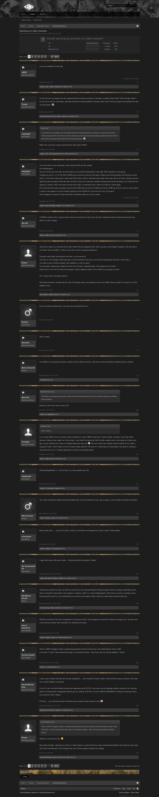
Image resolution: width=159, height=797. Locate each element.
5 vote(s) (107, 49)
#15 (137, 574)
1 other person (68, 153)
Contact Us (117, 788)
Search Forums (26, 20)
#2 (138, 112)
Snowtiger (25, 442)
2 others (68, 578)
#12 (137, 484)
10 (52, 56)
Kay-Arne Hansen (57, 757)
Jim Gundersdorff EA (55, 153)
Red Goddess (44, 294)
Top (134, 788)
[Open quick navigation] (138, 26)
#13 (137, 513)
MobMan (48, 757)
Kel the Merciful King (28, 686)
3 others (64, 86)
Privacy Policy (135, 792)
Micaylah (42, 710)
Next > (57, 56)
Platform (23, 788)
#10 (137, 410)
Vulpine (51, 86)
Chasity (24, 104)
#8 (138, 350)
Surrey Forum (135, 796)
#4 (138, 201)
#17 (137, 633)
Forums (32, 14)
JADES (50, 33)
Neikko (59, 116)
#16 (137, 603)
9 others (58, 235)
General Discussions (34, 33)
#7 (138, 320)
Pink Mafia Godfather (55, 205)
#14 (137, 544)
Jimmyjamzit (43, 380)
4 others (68, 757)
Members (43, 14)
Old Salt (25, 223)
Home (23, 14)
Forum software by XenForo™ (37, 792)
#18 (137, 662)
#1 (138, 82)
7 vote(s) (107, 46)
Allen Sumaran (27, 516)
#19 (137, 705)
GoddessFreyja (44, 608)
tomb (46, 153)
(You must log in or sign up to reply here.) (127, 766)
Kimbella (56, 86)
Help (123, 788)
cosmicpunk (26, 536)
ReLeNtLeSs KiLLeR (26, 597)
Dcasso (24, 263)
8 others (71, 116)
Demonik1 (25, 343)
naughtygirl (26, 134)
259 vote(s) (106, 43)
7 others (62, 294)
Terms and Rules (124, 792)
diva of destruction (26, 626)
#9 (138, 375)
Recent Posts (37, 20)
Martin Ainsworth (28, 368)
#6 (138, 290)
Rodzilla (25, 322)
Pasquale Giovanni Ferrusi (48, 116)
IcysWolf (42, 757)
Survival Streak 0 (28, 655)
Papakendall (26, 476)
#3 (138, 149)
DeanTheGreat (50, 710)
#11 (137, 454)
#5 (138, 231)
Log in (134, 1)
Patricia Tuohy (44, 86)
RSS (138, 789)
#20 (137, 753)
